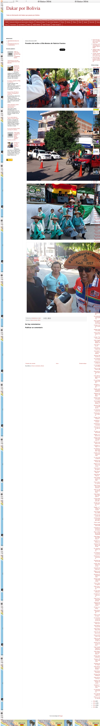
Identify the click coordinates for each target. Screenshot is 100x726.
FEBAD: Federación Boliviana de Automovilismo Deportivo (19, 22)
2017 (94, 193)
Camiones (44, 19)
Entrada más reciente (30, 363)
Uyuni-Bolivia (21, 24)
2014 (94, 705)
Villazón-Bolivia (36, 24)
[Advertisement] (56, 31)
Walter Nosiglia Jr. (56, 24)
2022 (94, 185)
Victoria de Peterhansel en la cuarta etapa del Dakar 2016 (16, 68)
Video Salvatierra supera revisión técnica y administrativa (13, 106)
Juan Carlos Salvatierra (53, 22)
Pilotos (74, 22)
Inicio (57, 363)
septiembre (97, 200)
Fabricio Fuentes (33, 320)
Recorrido (91, 22)
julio (95, 204)
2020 (94, 187)
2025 (94, 181)
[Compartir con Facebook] (48, 318)
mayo (95, 208)
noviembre (96, 196)
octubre (96, 198)
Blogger (61, 715)
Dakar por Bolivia (23, 8)
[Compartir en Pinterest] (50, 318)
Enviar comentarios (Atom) (38, 365)
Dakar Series (65, 19)
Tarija (6, 24)
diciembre (96, 194)
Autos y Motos (96, 67)
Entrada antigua (82, 363)
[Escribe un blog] (45, 318)
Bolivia (38, 19)
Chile (50, 19)
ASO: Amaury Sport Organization (13, 19)
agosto (96, 202)
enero (95, 216)
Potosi (79, 22)
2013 (94, 707)
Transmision (13, 24)
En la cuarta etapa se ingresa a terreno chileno (13, 118)
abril (95, 210)
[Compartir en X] (47, 318)
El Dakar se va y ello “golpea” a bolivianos (16, 144)
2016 (94, 701)
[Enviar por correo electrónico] (44, 318)
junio (95, 206)
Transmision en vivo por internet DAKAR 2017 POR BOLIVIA (14, 62)
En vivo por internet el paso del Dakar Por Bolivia (14, 129)
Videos (29, 24)
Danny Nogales (84, 19)
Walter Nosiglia (46, 24)
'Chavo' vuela (97, 522)
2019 (94, 189)
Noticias (68, 22)
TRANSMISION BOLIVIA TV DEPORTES (13, 44)
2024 (94, 183)
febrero (96, 214)
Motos (62, 22)
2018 (94, 190)
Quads (85, 22)
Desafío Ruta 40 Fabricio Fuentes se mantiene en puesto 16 (13, 93)
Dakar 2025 (57, 19)
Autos (32, 19)
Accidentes (26, 19)
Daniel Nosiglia (74, 19)
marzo (95, 212)
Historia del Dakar (40, 22)
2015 (94, 703)
